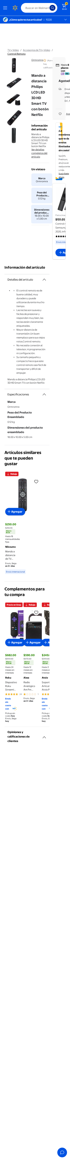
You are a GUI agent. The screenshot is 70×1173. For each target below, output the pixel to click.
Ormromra (37, 59)
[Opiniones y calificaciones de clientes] (44, 736)
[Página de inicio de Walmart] (15, 8)
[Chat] (62, 1152)
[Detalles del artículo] (44, 280)
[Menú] (6, 8)
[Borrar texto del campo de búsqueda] (47, 8)
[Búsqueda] (52, 8)
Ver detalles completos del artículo (39, 153)
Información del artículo (24, 267)
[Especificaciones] (44, 394)
